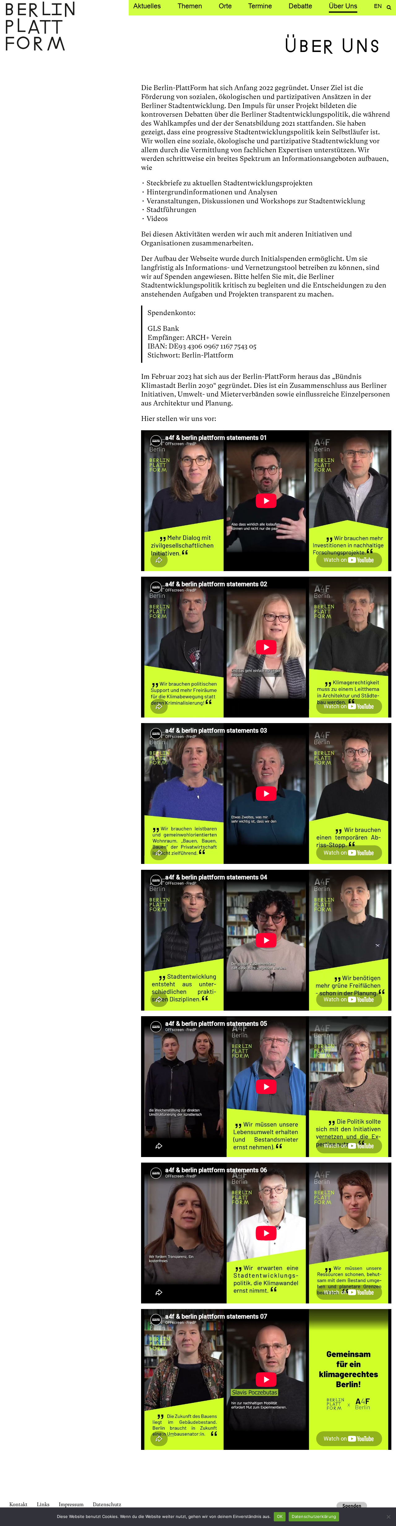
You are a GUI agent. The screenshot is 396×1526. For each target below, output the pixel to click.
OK (280, 1516)
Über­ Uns (343, 6)
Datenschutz (107, 1504)
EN (378, 6)
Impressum (71, 1504)
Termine (260, 6)
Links (43, 1504)
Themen (190, 6)
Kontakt (18, 1504)
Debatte (300, 6)
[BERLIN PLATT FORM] (40, 27)
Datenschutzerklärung (314, 1516)
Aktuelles (147, 6)
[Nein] (388, 1517)
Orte (225, 6)
